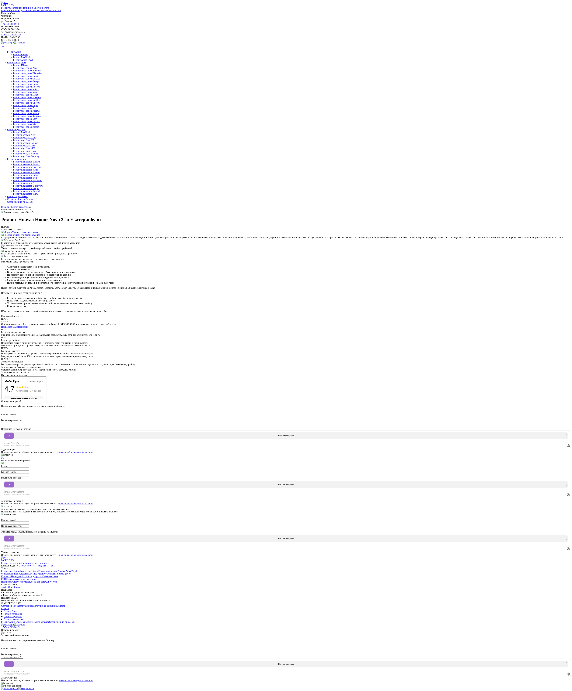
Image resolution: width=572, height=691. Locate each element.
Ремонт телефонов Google (26, 81)
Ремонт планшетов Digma (26, 188)
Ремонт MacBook (22, 57)
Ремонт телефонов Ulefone (26, 121)
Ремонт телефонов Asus (25, 68)
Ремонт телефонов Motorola (27, 97)
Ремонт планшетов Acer (25, 183)
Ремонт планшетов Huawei (26, 161)
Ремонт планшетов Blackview (28, 186)
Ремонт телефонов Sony (25, 119)
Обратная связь (50, 576)
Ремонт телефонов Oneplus (26, 102)
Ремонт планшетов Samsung (27, 167)
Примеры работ (63, 573)
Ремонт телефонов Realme (26, 111)
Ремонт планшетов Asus (25, 169)
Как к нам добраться (32, 576)
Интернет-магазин (51, 10)
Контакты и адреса (16, 10)
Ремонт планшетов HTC (25, 194)
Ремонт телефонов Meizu (25, 94)
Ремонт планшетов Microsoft (27, 180)
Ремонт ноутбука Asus (24, 137)
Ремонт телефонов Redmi (26, 113)
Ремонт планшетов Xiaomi (26, 172)
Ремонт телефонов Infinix (26, 89)
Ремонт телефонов (16, 62)
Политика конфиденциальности (49, 606)
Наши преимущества (17, 573)
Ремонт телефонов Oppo (25, 105)
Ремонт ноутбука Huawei (25, 151)
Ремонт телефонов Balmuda (27, 70)
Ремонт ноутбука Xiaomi (25, 153)
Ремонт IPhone (20, 54)
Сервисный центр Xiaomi (20, 202)
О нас (4, 10)
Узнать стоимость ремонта (25, 232)
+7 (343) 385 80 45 (10, 24)
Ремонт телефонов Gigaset (26, 78)
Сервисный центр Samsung (21, 199)
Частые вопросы (30, 579)
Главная (5, 608)
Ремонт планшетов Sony (25, 175)
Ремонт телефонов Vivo (25, 124)
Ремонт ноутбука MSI (24, 148)
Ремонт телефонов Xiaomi (26, 127)
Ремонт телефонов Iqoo (25, 92)
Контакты (6, 576)
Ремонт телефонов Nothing (26, 100)
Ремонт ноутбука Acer (24, 135)
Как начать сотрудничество (43, 581)
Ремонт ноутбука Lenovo (25, 143)
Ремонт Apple (14, 52)
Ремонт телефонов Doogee (26, 76)
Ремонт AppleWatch (67, 571)
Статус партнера (20, 581)
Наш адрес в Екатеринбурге (15, 327)
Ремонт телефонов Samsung (27, 116)
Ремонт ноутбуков (16, 129)
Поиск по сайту (14, 579)
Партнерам (36, 10)
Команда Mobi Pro (37, 573)
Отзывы (51, 573)
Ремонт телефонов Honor (26, 84)
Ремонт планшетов (16, 159)
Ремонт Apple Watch (23, 60)
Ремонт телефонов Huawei (26, 86)
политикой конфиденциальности (76, 452)
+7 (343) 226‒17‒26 (11, 34)
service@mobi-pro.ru (11, 587)
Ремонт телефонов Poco (25, 108)
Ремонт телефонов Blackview (28, 73)
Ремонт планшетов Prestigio (27, 191)
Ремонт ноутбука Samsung (26, 156)
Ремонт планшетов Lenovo (26, 164)
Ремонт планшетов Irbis (25, 177)
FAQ (28, 10)
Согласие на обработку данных (17, 606)
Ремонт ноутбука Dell (24, 145)
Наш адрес (16, 576)
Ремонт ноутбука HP (23, 140)
